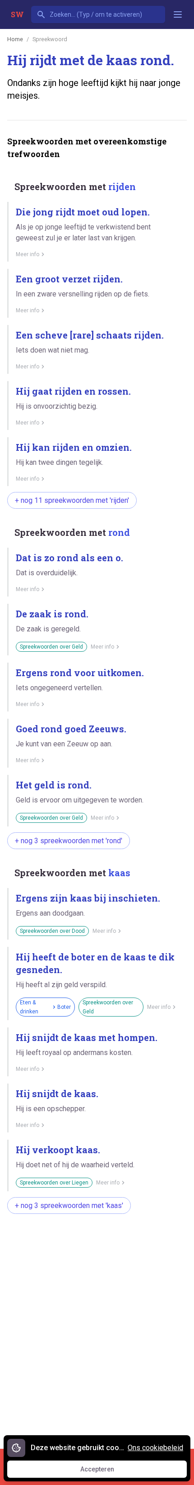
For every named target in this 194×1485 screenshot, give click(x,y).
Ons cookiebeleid (155, 1447)
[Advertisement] (97, 1326)
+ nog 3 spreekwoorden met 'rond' (68, 840)
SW (17, 14)
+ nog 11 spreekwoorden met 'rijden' (72, 500)
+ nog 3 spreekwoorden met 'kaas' (69, 1205)
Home (15, 39)
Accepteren (105, 1471)
